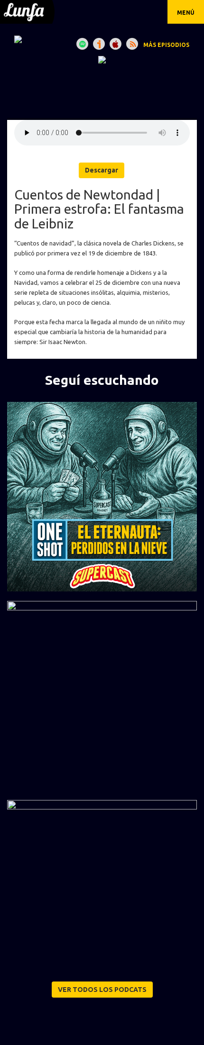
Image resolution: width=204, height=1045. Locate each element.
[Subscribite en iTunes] (115, 44)
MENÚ (186, 12)
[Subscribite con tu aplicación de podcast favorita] (132, 44)
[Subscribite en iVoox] (99, 44)
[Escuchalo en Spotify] (82, 44)
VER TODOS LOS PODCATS (102, 989)
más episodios (166, 45)
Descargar (101, 170)
